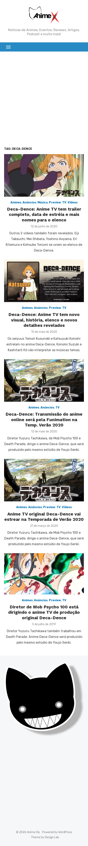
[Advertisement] (44, 102)
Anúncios (29, 202)
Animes (15, 202)
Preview (55, 202)
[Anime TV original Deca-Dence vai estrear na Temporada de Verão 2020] (44, 480)
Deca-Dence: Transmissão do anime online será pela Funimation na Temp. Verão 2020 (44, 420)
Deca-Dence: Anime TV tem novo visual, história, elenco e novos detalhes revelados (44, 320)
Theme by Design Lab (45, 837)
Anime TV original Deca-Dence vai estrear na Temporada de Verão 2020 (44, 516)
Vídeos (73, 202)
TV (64, 202)
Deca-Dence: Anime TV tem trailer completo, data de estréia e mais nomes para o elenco (44, 214)
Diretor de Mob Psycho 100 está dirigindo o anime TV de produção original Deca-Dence (44, 612)
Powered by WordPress (57, 832)
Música (42, 202)
